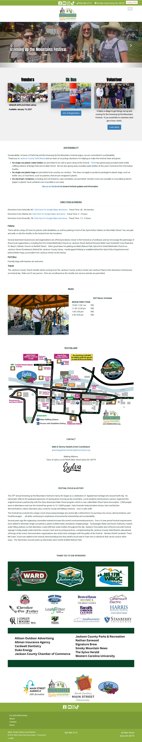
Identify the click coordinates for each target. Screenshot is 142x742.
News (12, 725)
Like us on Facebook (51, 186)
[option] (71, 42)
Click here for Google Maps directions (50, 209)
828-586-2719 (85, 3)
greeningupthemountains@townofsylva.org (71, 450)
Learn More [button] (114, 127)
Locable (11, 738)
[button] (130, 9)
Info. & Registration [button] (71, 113)
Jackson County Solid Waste (32, 158)
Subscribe (132, 2)
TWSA (93, 163)
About (12, 718)
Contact (12, 722)
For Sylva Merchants (18, 715)
